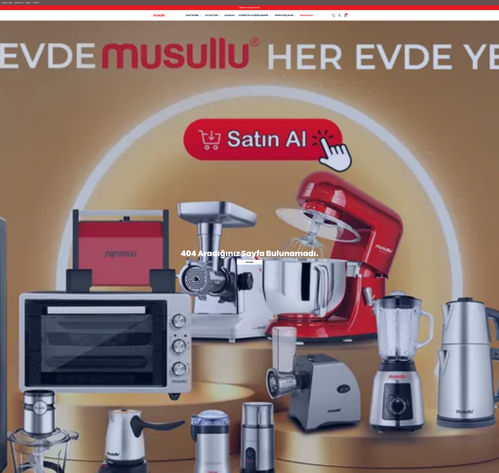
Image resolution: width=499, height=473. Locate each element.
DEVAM (249, 262)
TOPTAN (36, 3)
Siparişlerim (306, 15)
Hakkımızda (19, 3)
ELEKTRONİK (192, 15)
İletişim (28, 3)
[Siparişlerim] (339, 15)
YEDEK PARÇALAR (284, 15)
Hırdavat (230, 15)
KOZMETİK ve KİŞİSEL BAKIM (253, 15)
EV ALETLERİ (211, 15)
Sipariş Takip (7, 3)
